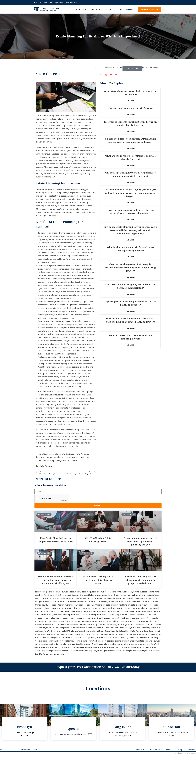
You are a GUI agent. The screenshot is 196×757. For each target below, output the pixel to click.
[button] (101, 74)
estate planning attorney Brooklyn (122, 641)
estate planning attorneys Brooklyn (98, 637)
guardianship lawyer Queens (116, 650)
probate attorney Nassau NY (128, 601)
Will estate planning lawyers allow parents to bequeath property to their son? (130, 174)
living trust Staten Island (89, 595)
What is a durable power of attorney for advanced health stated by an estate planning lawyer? (130, 268)
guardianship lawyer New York (64, 650)
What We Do (96, 9)
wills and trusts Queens (80, 631)
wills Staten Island (127, 634)
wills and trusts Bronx (100, 627)
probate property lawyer (70, 618)
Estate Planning (81, 454)
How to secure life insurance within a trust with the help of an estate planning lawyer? (130, 320)
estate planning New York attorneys (90, 641)
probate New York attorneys (82, 614)
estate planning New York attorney (58, 641)
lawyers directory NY (139, 618)
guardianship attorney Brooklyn (86, 644)
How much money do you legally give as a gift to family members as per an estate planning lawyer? (130, 193)
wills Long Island (99, 634)
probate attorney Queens (90, 605)
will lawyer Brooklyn (118, 624)
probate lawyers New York (89, 611)
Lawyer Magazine (57, 634)
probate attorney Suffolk (139, 605)
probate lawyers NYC (110, 611)
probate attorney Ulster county (71, 608)
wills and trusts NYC (61, 631)
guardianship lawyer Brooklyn (132, 647)
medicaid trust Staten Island (93, 598)
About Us (80, 9)
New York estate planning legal (120, 598)
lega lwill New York (61, 592)
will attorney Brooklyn (122, 621)
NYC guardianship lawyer (45, 601)
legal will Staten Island (106, 592)
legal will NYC (75, 592)
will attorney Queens (76, 624)
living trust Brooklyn (125, 592)
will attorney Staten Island (97, 624)
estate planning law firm (48, 10)
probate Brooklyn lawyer (96, 608)
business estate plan (45, 212)
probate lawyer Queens (66, 611)
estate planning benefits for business (54, 457)
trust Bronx (107, 621)
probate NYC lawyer (127, 614)
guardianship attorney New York (145, 644)
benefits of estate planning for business (56, 454)
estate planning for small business (62, 460)
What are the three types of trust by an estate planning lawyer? (130, 157)
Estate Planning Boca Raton (141, 631)
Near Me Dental (41, 654)
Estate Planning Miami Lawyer (78, 634)
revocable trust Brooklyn (93, 618)
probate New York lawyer (106, 614)
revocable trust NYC (57, 621)
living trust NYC (54, 595)
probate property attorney (46, 618)
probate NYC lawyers (146, 614)
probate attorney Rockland (115, 605)
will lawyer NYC (45, 627)
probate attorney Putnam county (63, 605)
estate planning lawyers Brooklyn (129, 637)
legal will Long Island (43, 592)
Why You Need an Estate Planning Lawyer (130, 108)
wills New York (112, 634)
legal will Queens (88, 592)
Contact (130, 9)
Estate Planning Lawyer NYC (90, 650)
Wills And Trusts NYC (29, 749)
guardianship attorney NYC (46, 647)
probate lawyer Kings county (121, 608)
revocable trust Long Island (117, 618)
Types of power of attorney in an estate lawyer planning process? (130, 303)
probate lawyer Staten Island (134, 611)
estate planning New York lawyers (56, 644)
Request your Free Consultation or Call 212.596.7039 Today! (98, 667)
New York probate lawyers (146, 598)
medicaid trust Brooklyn (111, 595)
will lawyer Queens (61, 627)
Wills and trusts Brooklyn (121, 627)
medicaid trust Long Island (133, 595)
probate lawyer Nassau (44, 611)
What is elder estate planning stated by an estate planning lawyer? (130, 249)
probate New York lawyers (46, 637)
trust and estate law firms (70, 637)
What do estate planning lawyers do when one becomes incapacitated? (130, 286)
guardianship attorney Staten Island (102, 647)
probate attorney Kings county (102, 601)
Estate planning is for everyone (49, 391)
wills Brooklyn (123, 631)
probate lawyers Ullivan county (55, 614)
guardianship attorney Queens (72, 647)
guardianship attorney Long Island (115, 644)
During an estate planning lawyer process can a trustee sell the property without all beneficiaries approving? (130, 230)
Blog (119, 9)
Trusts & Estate (50, 8)
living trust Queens (70, 595)
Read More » (130, 101)
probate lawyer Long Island (146, 608)
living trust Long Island (144, 592)
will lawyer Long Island (137, 624)
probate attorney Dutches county (72, 601)
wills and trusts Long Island (144, 627)
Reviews (109, 9)
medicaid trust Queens (71, 598)
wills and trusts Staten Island (104, 631)
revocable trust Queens (77, 621)
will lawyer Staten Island (80, 627)
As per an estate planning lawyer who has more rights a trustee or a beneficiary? (130, 211)
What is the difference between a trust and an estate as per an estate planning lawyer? (130, 140)
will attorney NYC (59, 624)
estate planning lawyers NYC (148, 634)
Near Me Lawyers (56, 654)
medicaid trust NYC (51, 598)
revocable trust (95, 621)
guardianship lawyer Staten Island (144, 650)
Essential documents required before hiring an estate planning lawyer (130, 123)
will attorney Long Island (143, 621)
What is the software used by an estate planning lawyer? (130, 337)
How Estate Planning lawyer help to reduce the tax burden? (130, 93)
